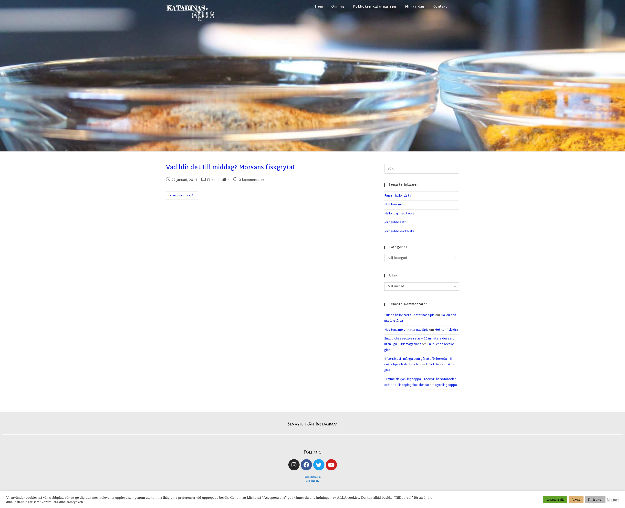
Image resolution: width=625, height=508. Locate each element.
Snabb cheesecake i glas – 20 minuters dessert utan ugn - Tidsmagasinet (419, 341)
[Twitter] (318, 464)
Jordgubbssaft (395, 222)
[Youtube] (331, 464)
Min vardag (414, 7)
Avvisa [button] (576, 499)
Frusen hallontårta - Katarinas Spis (409, 315)
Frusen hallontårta (397, 196)
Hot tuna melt (394, 205)
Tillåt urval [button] (595, 499)
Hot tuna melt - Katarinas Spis (406, 330)
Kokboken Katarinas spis (375, 7)
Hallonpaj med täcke (399, 214)
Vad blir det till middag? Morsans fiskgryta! (230, 167)
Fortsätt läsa (184, 194)
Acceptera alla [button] (555, 499)
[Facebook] (306, 464)
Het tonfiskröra (446, 330)
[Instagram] (294, 464)
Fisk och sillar (218, 180)
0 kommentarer (251, 180)
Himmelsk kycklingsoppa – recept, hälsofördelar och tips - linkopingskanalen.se (420, 382)
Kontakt (440, 7)
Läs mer (613, 500)
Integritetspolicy (312, 477)
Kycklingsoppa (446, 385)
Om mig (338, 7)
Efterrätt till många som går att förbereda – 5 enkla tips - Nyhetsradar (418, 362)
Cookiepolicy (312, 481)
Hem (319, 7)
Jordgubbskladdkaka (399, 231)
